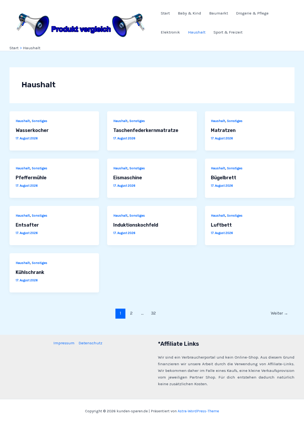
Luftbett (221, 225)
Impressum (64, 342)
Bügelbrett (223, 177)
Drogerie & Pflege (252, 13)
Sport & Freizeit (228, 32)
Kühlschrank (30, 272)
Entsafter (27, 225)
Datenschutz (90, 342)
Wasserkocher (32, 130)
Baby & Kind (189, 13)
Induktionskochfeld (135, 225)
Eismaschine (127, 177)
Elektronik (170, 32)
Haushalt (196, 32)
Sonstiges (39, 121)
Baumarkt (218, 13)
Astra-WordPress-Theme (198, 411)
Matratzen (223, 130)
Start (165, 13)
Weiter (279, 313)
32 (153, 313)
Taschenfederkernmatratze (145, 130)
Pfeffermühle (31, 177)
